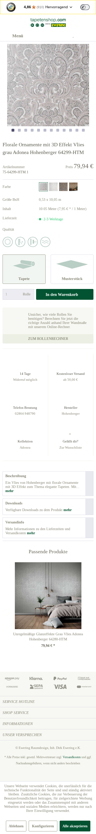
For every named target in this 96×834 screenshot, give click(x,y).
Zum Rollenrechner (48, 339)
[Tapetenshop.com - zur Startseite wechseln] (48, 22)
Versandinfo (14, 522)
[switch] (85, 7)
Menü (17, 35)
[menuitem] (13, 36)
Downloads (13, 503)
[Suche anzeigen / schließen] (50, 36)
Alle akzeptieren (75, 826)
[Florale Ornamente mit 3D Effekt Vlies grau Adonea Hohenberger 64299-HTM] (43, 186)
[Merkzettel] (75, 36)
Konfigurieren (43, 826)
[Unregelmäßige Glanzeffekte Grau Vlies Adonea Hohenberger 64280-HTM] (48, 595)
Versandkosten (72, 757)
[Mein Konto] (63, 36)
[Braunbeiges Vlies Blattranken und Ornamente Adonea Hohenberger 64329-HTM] (73, 186)
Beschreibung (15, 476)
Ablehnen (16, 826)
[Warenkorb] (88, 36)
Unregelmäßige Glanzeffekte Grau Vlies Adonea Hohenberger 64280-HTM (48, 636)
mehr (9, 491)
